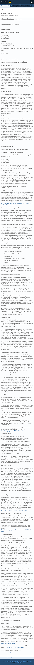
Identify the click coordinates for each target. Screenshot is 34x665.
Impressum (4, 658)
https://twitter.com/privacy (8, 643)
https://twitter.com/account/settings (14, 647)
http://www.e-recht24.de (11, 59)
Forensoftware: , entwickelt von (17, 662)
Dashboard (5, 6)
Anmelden (4, 1)
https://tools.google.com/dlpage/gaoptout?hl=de (14, 510)
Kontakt (9, 658)
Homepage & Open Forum (19, 6)
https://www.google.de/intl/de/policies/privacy (13, 431)
